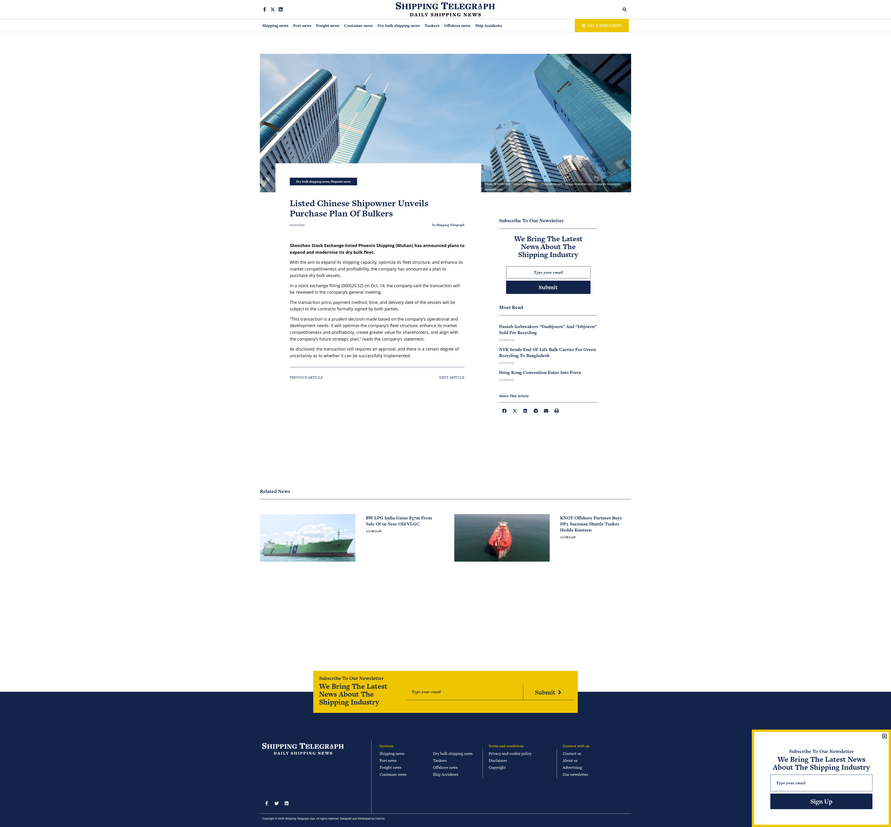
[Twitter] (276, 803)
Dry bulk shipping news (399, 25)
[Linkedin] (280, 9)
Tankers (432, 25)
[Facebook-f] (264, 9)
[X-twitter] (272, 9)
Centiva (380, 818)
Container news (358, 25)
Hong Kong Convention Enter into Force (540, 372)
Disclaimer (498, 760)
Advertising (572, 767)
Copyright (497, 767)
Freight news (327, 25)
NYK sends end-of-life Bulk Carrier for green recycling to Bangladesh (547, 352)
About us (570, 760)
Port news (302, 25)
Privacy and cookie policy (510, 753)
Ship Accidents (488, 25)
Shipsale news (341, 181)
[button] (625, 9)
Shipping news (275, 25)
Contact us (572, 753)
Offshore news (457, 25)
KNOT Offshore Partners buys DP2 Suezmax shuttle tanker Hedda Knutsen (591, 524)
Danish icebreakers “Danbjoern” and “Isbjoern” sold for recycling (548, 329)
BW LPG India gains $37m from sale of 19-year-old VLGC (399, 521)
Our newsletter (575, 774)
